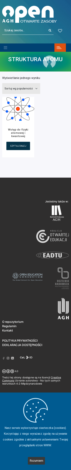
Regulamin (9, 326)
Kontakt (7, 330)
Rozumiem (36, 460)
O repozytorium (12, 322)
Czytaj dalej (18, 146)
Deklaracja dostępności (22, 345)
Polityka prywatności (20, 340)
